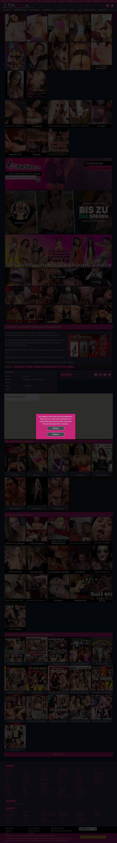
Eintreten (56, 428)
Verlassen (55, 434)
